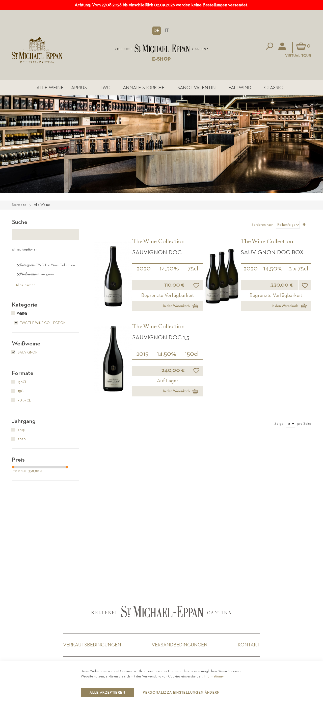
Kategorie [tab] (24, 305)
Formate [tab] (23, 373)
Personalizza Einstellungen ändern (181, 692)
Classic (273, 87)
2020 (144, 268)
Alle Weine (50, 87)
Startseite (19, 205)
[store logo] (161, 48)
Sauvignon (27, 352)
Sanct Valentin (196, 87)
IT (167, 30)
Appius (79, 87)
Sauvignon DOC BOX (272, 252)
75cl (193, 268)
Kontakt (249, 644)
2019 (142, 354)
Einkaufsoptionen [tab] (24, 249)
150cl (192, 354)
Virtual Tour (298, 56)
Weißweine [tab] (26, 344)
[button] (156, 31)
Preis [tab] (18, 460)
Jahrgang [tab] (24, 421)
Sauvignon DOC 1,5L (162, 338)
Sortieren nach (263, 224)
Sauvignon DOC (157, 252)
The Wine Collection (158, 242)
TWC (105, 87)
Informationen (214, 676)
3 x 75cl (298, 268)
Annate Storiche (144, 87)
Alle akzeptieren (107, 692)
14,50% (169, 268)
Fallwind (239, 87)
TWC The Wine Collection (43, 323)
